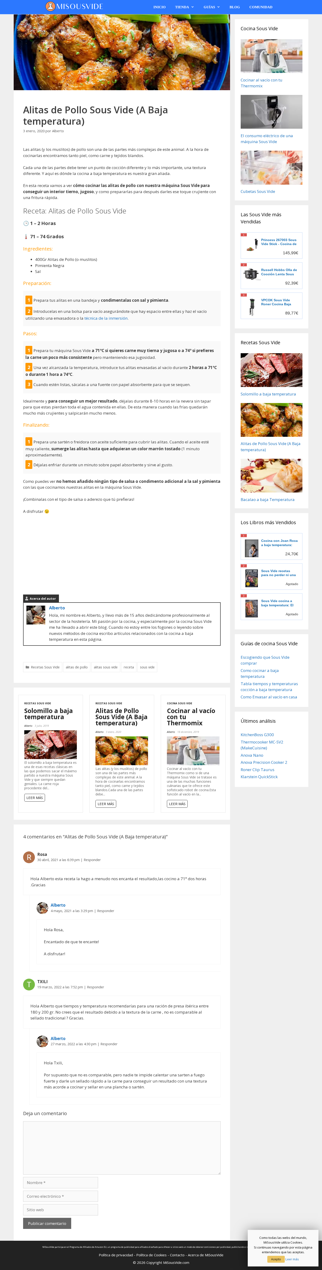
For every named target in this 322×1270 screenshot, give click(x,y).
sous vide (147, 667)
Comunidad (260, 7)
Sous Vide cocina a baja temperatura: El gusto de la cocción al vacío (279, 603)
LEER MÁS (34, 797)
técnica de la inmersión (106, 318)
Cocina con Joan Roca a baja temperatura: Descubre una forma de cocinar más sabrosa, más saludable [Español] (279, 543)
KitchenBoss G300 (257, 734)
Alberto (57, 608)
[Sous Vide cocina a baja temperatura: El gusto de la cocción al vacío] (251, 608)
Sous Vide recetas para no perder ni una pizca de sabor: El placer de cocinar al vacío (278, 573)
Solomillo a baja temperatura (48, 713)
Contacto (177, 1255)
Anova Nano (252, 755)
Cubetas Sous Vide (258, 191)
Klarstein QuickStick (259, 776)
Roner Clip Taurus (257, 769)
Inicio (159, 7)
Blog (235, 7)
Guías (209, 7)
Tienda (182, 7)
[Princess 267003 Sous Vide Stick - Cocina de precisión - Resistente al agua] (252, 245)
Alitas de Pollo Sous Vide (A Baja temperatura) (121, 716)
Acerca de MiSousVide (205, 1255)
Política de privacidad (116, 1255)
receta (129, 667)
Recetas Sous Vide (45, 667)
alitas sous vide (106, 667)
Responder (92, 860)
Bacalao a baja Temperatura (268, 499)
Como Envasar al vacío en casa (269, 697)
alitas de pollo (77, 667)
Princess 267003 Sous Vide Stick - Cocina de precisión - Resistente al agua (279, 242)
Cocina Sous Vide (179, 703)
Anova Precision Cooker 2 (264, 762)
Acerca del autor (43, 598)
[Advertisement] (122, 553)
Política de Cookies (151, 1255)
